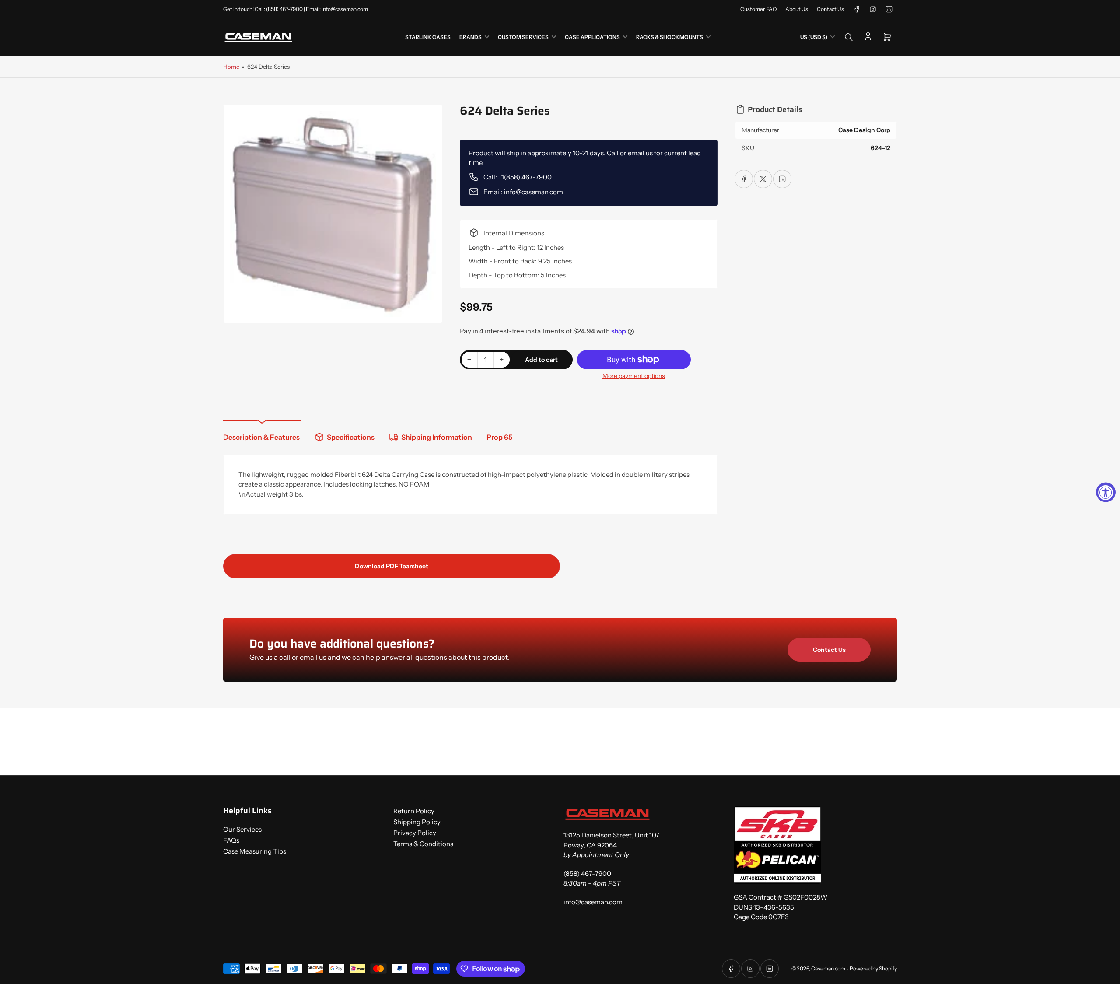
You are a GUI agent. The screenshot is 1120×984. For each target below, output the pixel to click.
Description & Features (261, 437)
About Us (796, 9)
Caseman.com (828, 968)
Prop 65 (499, 437)
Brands (470, 37)
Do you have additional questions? (341, 643)
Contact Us (830, 9)
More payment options (633, 376)
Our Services (242, 829)
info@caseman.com (593, 902)
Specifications (350, 437)
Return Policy (413, 811)
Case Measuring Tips (254, 851)
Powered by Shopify (873, 968)
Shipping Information (436, 437)
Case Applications (592, 37)
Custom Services (523, 37)
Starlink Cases (428, 37)
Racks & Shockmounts (669, 37)
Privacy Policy (414, 833)
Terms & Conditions (423, 844)
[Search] (848, 37)
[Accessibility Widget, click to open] (1106, 492)
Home (231, 66)
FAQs (231, 840)
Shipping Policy (417, 822)
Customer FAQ (758, 9)
